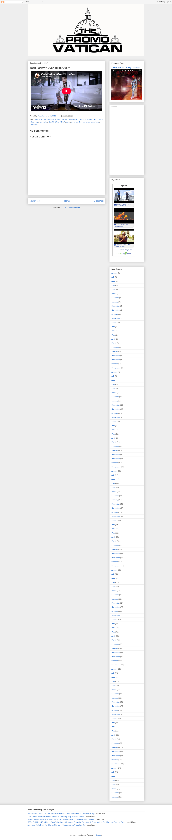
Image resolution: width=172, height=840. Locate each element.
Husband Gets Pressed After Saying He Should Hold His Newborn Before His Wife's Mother (60, 819)
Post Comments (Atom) (71, 207)
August (114, 273)
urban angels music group (80, 122)
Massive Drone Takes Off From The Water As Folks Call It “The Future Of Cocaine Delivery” (61, 814)
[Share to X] (67, 116)
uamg (68, 122)
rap (37, 122)
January (114, 302)
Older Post (98, 201)
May (113, 285)
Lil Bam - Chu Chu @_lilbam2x (125, 67)
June (113, 281)
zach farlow (95, 122)
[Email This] (62, 116)
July (113, 277)
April (113, 290)
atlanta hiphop (40, 119)
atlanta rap (50, 119)
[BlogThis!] (64, 116)
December (115, 306)
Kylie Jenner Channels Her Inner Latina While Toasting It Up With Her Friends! (55, 817)
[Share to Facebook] (69, 116)
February (115, 298)
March (113, 294)
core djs (83, 119)
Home (67, 201)
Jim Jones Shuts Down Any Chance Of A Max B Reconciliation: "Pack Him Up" (56, 825)
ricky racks (43, 122)
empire (89, 119)
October (114, 314)
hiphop (95, 119)
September (115, 318)
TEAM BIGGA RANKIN (56, 122)
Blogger (98, 835)
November (115, 310)
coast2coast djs (61, 119)
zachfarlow (33, 125)
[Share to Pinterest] (72, 116)
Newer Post (35, 201)
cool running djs (73, 119)
